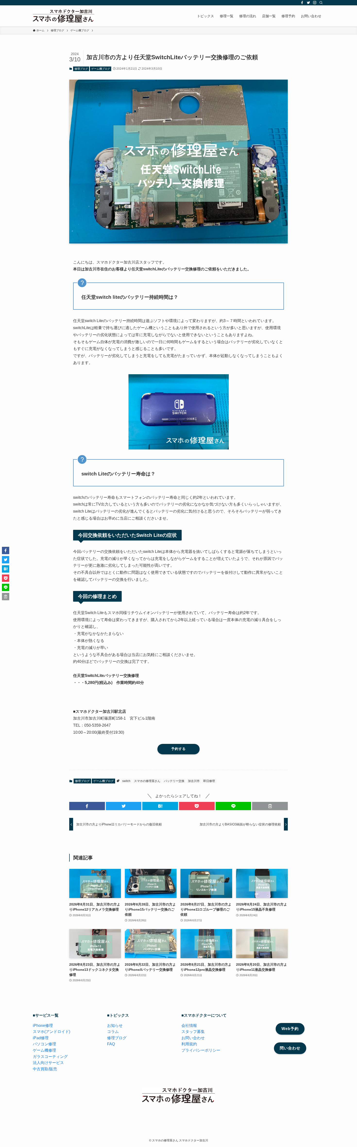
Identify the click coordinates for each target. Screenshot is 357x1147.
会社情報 (189, 1025)
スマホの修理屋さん (147, 781)
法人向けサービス (48, 1063)
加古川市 (194, 781)
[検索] (321, 2)
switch (126, 781)
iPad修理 (41, 1038)
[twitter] (308, 2)
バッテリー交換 (174, 781)
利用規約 (189, 1044)
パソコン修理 (44, 1044)
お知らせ (115, 1025)
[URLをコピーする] (270, 806)
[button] (87, 806)
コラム (113, 1032)
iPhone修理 (43, 1025)
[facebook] (302, 2)
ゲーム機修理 (44, 1050)
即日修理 (209, 781)
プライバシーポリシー (200, 1050)
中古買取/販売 (45, 1069)
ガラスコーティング (50, 1057)
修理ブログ (81, 68)
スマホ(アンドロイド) (51, 1032)
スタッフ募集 (193, 1032)
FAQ (111, 1044)
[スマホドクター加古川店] (63, 16)
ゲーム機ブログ (100, 68)
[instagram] (315, 2)
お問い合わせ (193, 1038)
